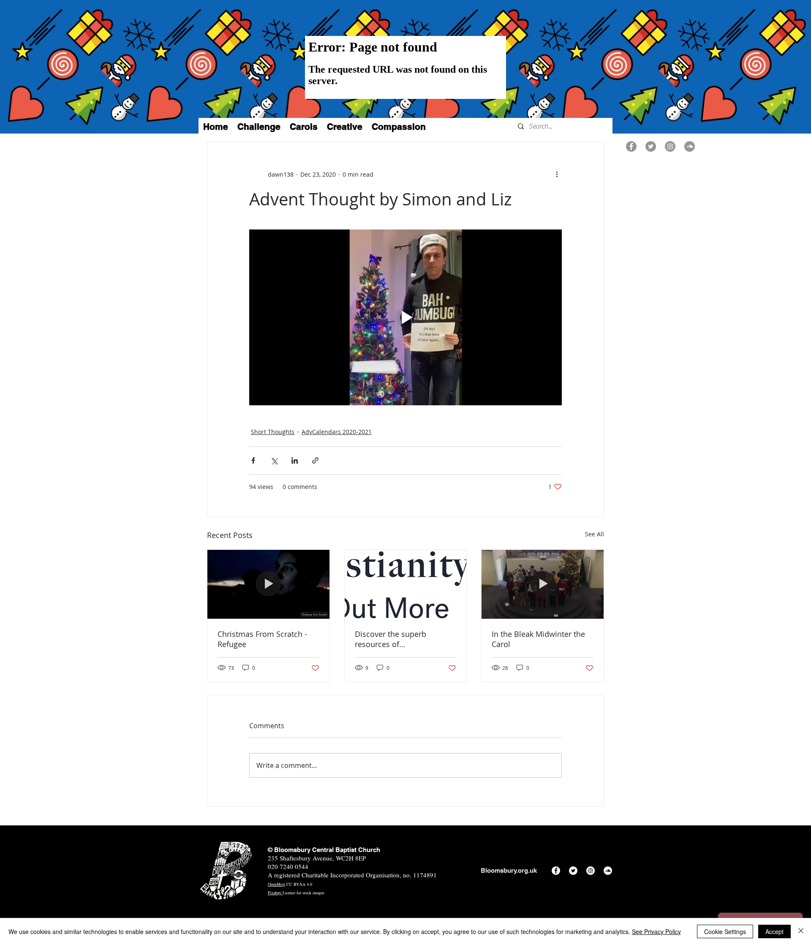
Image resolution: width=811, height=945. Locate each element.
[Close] (801, 931)
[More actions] (557, 174)
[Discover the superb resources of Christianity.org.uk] (406, 584)
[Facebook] (631, 146)
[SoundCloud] (689, 146)
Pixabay (275, 893)
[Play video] (405, 317)
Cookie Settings (725, 931)
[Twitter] (650, 146)
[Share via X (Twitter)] (274, 460)
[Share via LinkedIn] (295, 460)
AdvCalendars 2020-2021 (337, 432)
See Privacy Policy (656, 931)
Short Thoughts (272, 432)
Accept (774, 931)
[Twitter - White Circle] (573, 870)
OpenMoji (276, 884)
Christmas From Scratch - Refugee (262, 639)
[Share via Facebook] (253, 460)
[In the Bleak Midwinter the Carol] (543, 584)
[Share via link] (315, 460)
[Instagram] (670, 146)
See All (594, 534)
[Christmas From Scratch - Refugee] (268, 584)
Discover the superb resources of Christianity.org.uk (390, 639)
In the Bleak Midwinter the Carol (538, 639)
